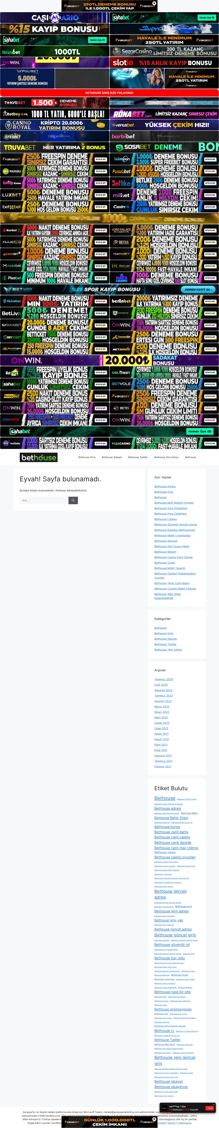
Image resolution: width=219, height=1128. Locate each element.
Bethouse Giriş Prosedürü (170, 508)
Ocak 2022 (161, 728)
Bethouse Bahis (189, 813)
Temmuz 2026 (163, 679)
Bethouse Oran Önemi (177, 997)
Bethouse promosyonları (173, 1009)
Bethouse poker (160, 1005)
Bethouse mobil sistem (185, 979)
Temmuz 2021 (163, 761)
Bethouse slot (161, 1013)
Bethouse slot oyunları (163, 1018)
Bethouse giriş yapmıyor (164, 925)
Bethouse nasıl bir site (172, 992)
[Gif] (109, 218)
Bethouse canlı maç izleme (176, 848)
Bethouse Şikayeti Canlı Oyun (166, 1077)
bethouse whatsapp (185, 1045)
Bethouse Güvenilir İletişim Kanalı (175, 524)
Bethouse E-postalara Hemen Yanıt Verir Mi (171, 878)
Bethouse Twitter (138, 457)
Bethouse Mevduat (161, 975)
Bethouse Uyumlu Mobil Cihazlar (175, 588)
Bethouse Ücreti (164, 562)
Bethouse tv (164, 1030)
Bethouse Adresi (165, 486)
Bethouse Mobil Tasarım (169, 568)
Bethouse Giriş (87, 457)
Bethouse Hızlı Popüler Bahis (166, 950)
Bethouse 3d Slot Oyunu (187, 799)
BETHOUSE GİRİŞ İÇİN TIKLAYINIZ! (109, 93)
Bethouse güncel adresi (173, 929)
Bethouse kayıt (189, 954)
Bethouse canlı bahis (171, 832)
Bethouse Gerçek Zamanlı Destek (167, 903)
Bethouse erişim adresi (163, 886)
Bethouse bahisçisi (162, 822)
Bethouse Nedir (160, 997)
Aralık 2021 (161, 733)
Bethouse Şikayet (112, 457)
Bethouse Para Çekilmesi (170, 513)
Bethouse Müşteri (185, 988)
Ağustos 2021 (163, 755)
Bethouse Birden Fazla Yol (181, 822)
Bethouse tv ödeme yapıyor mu (166, 1036)
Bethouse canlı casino (172, 837)
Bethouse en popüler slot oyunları (167, 882)
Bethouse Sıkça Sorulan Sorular (170, 1026)
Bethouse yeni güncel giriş (174, 1060)
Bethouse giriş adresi (171, 911)
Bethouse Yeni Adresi (166, 457)
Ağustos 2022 (163, 690)
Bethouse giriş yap (168, 920)
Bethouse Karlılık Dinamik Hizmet (167, 954)
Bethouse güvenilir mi (172, 944)
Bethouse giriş (183, 906)
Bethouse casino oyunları (175, 857)
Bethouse (190, 457)
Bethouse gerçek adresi (170, 894)
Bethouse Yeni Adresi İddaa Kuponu (168, 1049)
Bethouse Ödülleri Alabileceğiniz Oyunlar (171, 1069)
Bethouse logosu (188, 971)
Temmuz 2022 (163, 695)
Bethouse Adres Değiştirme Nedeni (168, 804)
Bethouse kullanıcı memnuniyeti (167, 971)
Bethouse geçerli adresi (164, 907)
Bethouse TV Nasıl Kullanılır (187, 1031)
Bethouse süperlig (161, 1022)
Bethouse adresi (167, 808)
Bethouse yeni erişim (162, 1053)
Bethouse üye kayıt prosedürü (166, 1073)
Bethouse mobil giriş (164, 979)
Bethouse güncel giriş (175, 934)
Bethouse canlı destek (172, 842)
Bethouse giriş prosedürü (164, 916)
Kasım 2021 (161, 739)
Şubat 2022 (161, 723)
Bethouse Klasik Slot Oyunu (165, 967)
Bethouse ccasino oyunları (165, 866)
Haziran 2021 (162, 766)
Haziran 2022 (163, 701)
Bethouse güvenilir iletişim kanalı (184, 940)
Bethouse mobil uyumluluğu (165, 988)
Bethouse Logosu (165, 519)
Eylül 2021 (160, 750)
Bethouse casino (165, 852)
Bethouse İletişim (165, 551)
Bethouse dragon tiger (186, 866)
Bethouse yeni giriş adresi (183, 1053)
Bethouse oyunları (161, 1001)
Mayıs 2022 (161, 706)
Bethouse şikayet (168, 1081)
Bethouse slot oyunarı (178, 1014)
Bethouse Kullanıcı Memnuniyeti (174, 530)
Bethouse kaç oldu (169, 958)
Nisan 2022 (161, 712)
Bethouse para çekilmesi (180, 1001)
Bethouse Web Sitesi (164, 1044)
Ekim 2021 (161, 744)
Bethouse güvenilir (161, 940)
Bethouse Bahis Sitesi (171, 818)
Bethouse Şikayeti (165, 541)
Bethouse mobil (179, 975)
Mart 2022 (161, 717)
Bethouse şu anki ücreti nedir (166, 1092)
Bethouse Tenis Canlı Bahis (171, 583)
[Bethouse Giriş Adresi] (39, 457)
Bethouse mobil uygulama (164, 983)
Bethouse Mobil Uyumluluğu (172, 535)
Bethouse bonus (167, 827)
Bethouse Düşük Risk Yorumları (167, 870)
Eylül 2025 (161, 684)
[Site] (54, 159)
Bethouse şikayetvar (171, 1087)
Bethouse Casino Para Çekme (173, 557)
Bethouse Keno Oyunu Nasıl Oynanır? (169, 963)
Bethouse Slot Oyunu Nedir (171, 546)
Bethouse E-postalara (163, 874)
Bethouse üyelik (186, 1073)
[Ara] (73, 500)
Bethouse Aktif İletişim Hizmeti (174, 502)
